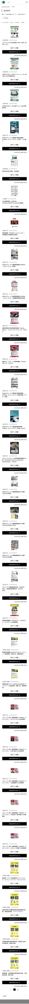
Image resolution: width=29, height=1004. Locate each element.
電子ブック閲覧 (14, 48)
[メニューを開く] (26, 2)
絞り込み (6, 18)
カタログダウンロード (14, 52)
